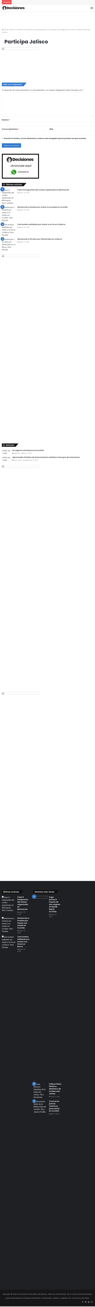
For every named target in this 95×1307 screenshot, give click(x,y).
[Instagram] (91, 1302)
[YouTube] (88, 1302)
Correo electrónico (10, 129)
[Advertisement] (47, 19)
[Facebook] (82, 1302)
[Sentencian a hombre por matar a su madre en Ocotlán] (8, 214)
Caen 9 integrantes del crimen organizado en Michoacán (43, 190)
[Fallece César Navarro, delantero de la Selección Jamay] (40, 1090)
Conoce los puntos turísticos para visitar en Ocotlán (54, 1106)
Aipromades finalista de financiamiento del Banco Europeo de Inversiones (46, 457)
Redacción (16, 453)
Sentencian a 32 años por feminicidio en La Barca (39, 239)
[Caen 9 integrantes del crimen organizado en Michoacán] (8, 196)
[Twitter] (85, 1302)
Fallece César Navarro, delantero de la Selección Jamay (55, 1089)
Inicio (5, 30)
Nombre (6, 120)
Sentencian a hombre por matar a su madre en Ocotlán (42, 207)
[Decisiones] (13, 8)
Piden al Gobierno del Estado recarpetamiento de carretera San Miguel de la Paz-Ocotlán (46, 30)
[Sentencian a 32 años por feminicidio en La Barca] (8, 244)
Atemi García (17, 460)
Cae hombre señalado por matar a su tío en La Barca (41, 224)
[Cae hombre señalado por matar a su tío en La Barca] (8, 229)
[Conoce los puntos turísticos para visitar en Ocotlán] (40, 1192)
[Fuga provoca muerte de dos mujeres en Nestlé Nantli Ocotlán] (40, 988)
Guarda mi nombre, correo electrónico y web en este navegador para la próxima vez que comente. (45, 138)
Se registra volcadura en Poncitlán (28, 450)
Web (51, 129)
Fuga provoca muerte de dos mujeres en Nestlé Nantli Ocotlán (54, 904)
